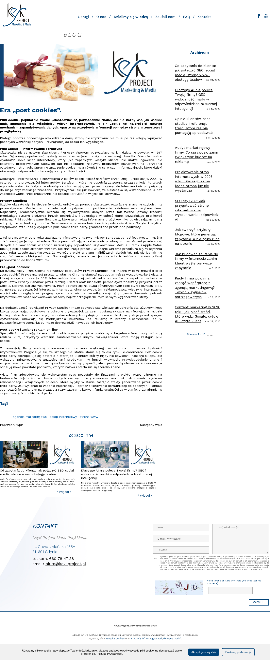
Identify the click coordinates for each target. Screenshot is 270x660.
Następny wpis (151, 425)
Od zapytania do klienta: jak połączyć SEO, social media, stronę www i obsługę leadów (37, 472)
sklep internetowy (63, 417)
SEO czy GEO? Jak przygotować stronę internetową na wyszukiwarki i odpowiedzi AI (197, 210)
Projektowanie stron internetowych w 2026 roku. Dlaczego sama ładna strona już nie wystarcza (193, 181)
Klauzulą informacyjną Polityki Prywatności (155, 638)
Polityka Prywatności (109, 653)
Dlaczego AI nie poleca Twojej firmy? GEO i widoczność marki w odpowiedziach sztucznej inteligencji (116, 474)
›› (211, 334)
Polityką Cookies (115, 638)
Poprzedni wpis (11, 425)
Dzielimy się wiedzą (131, 17)
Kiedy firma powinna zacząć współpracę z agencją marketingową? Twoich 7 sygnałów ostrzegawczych (195, 287)
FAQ (186, 17)
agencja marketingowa (30, 417)
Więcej (64, 492)
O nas (101, 17)
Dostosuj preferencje (238, 652)
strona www (89, 417)
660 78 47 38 (61, 558)
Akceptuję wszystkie (203, 652)
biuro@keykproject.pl (65, 564)
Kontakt (204, 17)
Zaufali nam (165, 17)
